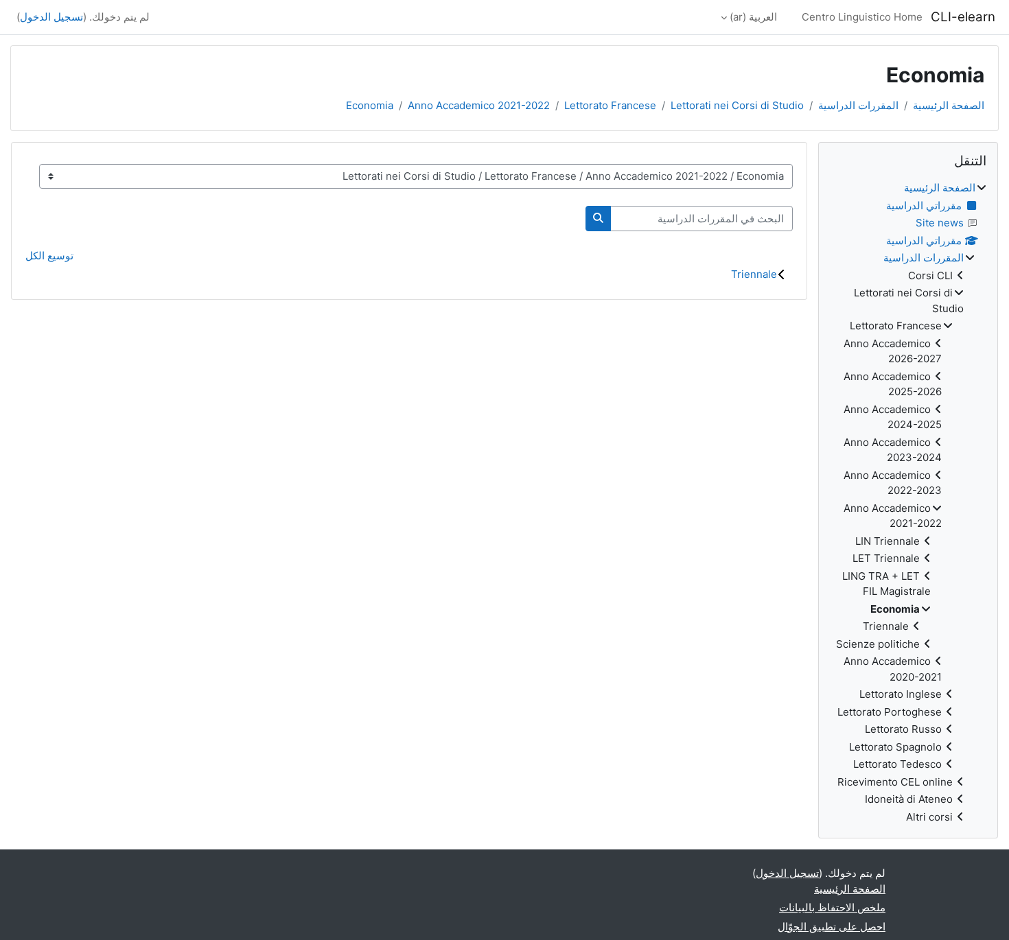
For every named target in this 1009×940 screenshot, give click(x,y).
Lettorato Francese (610, 105)
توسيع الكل (49, 255)
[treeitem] (908, 502)
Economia (369, 105)
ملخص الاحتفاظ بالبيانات (832, 907)
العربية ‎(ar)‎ (753, 16)
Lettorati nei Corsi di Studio (737, 105)
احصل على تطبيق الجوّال (831, 926)
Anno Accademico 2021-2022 (479, 105)
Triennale (754, 274)
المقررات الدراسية (858, 105)
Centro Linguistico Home (862, 16)
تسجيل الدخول (51, 16)
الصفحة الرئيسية (948, 105)
